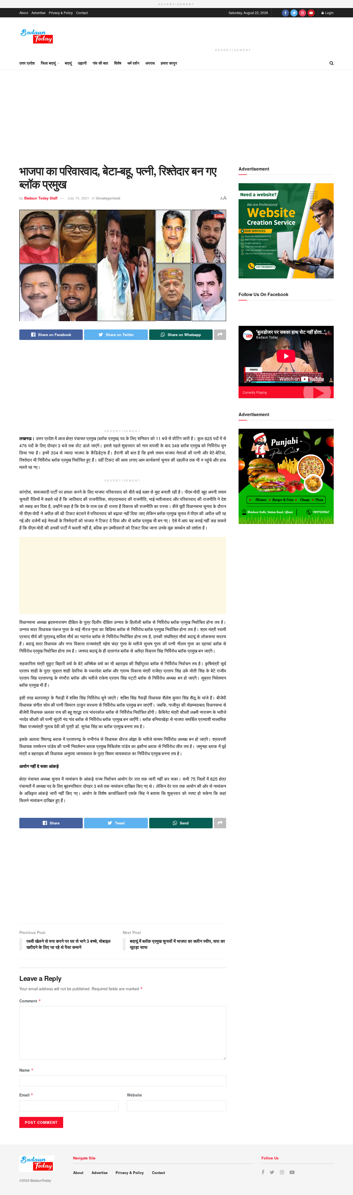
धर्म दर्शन (133, 63)
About (23, 12)
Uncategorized (108, 198)
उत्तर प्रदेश (27, 63)
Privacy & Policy (61, 12)
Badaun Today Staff (40, 198)
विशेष (117, 63)
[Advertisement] (233, 32)
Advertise (38, 12)
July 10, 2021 (78, 198)
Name (26, 1070)
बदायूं (68, 63)
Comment (30, 1001)
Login (329, 12)
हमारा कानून (169, 63)
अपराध (150, 63)
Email (26, 1095)
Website (134, 1095)
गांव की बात (100, 63)
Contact (82, 12)
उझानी (82, 63)
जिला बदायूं (48, 63)
